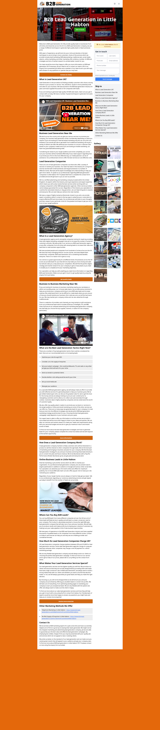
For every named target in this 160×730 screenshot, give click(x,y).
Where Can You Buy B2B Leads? (105, 120)
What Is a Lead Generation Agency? (106, 98)
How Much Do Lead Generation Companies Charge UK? (105, 124)
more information (66, 438)
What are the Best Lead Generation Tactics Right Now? (106, 107)
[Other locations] (114, 4)
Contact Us (98, 135)
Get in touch (80, 30)
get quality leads (66, 279)
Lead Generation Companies (104, 95)
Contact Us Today (66, 75)
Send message (107, 79)
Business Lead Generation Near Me (106, 92)
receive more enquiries (66, 601)
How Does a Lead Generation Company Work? (104, 111)
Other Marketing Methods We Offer (106, 133)
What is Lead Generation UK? (104, 89)
